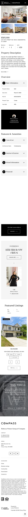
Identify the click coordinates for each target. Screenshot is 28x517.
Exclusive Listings (5, 466)
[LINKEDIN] (17, 453)
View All (20, 28)
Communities (4, 469)
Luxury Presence (15, 508)
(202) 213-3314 (14, 120)
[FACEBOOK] (10, 453)
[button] (18, 399)
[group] (14, 338)
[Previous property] (10, 362)
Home (2, 463)
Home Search (4, 471)
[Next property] (17, 362)
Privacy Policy (23, 510)
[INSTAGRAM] (14, 453)
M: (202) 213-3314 (20, 408)
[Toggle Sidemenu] (25, 2)
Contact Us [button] (3, 474)
